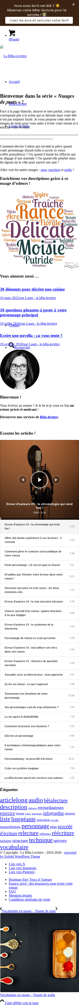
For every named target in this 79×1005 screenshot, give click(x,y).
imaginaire (37, 814)
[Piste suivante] (56, 480)
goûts (68, 170)
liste (5, 819)
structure (20, 840)
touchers (54, 170)
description (13, 807)
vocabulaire (14, 847)
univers (60, 840)
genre (28, 814)
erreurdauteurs (51, 807)
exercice (7, 813)
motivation (43, 820)
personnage (35, 825)
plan (53, 826)
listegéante (23, 819)
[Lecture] (40, 480)
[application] (39, 480)
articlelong (14, 800)
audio (36, 799)
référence (45, 834)
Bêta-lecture (49, 417)
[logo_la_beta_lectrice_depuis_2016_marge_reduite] (13, 56)
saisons (5, 841)
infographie (53, 813)
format (20, 813)
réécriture (63, 833)
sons (44, 170)
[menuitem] (44, 880)
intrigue (70, 813)
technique (41, 839)
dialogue (32, 808)
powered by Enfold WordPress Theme (38, 854)
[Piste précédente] (23, 480)
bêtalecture (56, 800)
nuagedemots (10, 827)
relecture (28, 833)
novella (54, 820)
